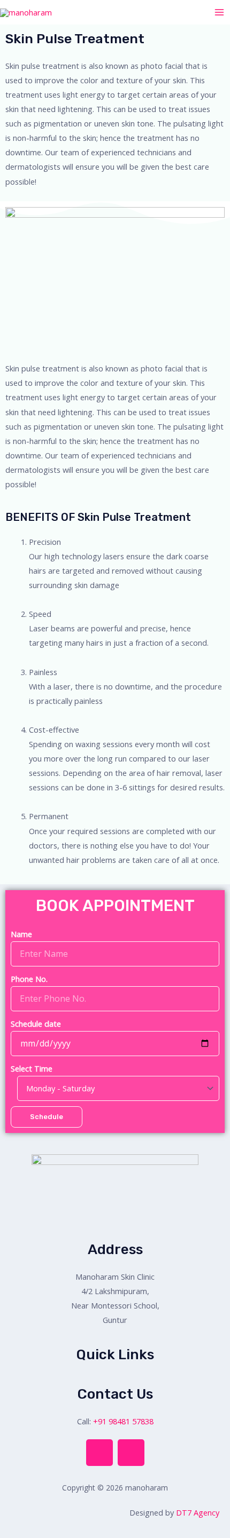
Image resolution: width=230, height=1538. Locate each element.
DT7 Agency (197, 1512)
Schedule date (36, 1023)
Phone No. (29, 978)
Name (21, 934)
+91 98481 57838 (123, 1421)
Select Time (31, 1068)
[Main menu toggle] (219, 12)
